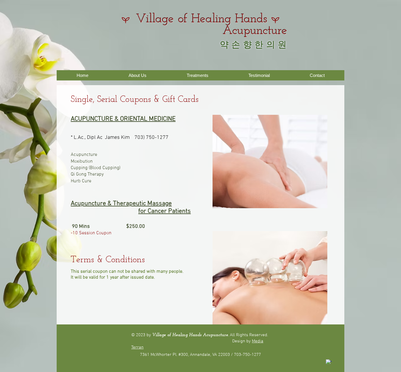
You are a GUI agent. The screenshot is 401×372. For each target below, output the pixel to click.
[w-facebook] (328, 362)
